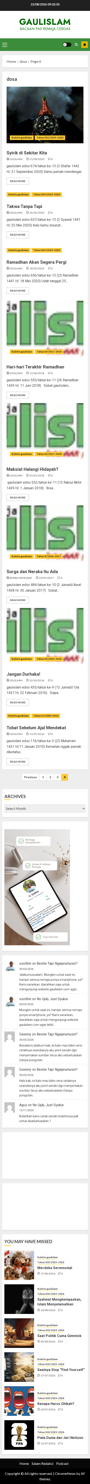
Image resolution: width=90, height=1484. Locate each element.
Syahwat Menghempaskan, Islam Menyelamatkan (59, 1301)
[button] (4, 45)
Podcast (62, 1463)
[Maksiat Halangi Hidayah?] (45, 431)
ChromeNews (65, 1473)
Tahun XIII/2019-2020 (49, 137)
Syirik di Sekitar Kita (27, 152)
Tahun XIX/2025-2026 (50, 1262)
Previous (30, 777)
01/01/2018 (36, 475)
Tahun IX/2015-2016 (49, 658)
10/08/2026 (48, 1310)
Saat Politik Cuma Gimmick (59, 1336)
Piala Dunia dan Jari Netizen (60, 1438)
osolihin (16, 159)
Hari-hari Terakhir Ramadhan (35, 367)
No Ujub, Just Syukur (52, 999)
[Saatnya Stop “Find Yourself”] (19, 1367)
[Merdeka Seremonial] (19, 1265)
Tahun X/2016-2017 (48, 556)
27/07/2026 (48, 1375)
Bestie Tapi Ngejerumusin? (57, 963)
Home (24, 1463)
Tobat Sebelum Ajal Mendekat (36, 727)
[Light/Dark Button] (67, 44)
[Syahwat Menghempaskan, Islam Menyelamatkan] (19, 1299)
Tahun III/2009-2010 (45, 715)
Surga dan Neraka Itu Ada (32, 571)
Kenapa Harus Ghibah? (55, 1404)
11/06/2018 (36, 373)
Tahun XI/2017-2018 (49, 351)
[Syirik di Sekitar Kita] (45, 115)
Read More (18, 181)
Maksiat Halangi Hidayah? (32, 469)
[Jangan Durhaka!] (45, 636)
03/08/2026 (48, 1341)
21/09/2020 (36, 159)
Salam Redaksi (42, 1463)
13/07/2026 (48, 1443)
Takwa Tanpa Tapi (24, 206)
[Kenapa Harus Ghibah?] (19, 1401)
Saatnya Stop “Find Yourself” (61, 1370)
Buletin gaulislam (22, 137)
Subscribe (84, 44)
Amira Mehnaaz (21, 577)
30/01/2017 (46, 577)
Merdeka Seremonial (54, 1268)
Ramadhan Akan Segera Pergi (36, 262)
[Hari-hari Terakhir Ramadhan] (45, 329)
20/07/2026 (48, 1409)
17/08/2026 (48, 1273)
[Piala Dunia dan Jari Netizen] (19, 1435)
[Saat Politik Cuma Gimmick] (19, 1333)
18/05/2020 (36, 268)
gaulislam (45, 21)
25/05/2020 (36, 212)
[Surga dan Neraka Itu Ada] (45, 533)
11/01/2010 (36, 734)
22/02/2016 (36, 680)
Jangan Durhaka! (23, 674)
